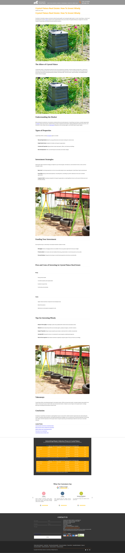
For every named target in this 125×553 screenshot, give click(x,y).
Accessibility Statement (77, 545)
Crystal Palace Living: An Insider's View (42, 432)
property (38, 123)
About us (82, 545)
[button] (33, 498)
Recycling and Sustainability (53, 545)
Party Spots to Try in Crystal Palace (41, 430)
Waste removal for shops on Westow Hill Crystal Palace (44, 427)
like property (52, 125)
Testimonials (64, 3)
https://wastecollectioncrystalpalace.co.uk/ (72, 528)
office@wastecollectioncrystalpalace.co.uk (73, 527)
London (46, 19)
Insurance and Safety (37, 546)
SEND (47, 537)
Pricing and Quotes (60, 546)
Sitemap (64, 531)
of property (49, 135)
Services (59, 3)
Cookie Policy (46, 545)
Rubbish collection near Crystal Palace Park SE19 (43, 429)
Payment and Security (45, 546)
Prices (74, 3)
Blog (77, 3)
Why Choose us (53, 3)
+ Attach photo (37, 534)
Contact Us (69, 3)
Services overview (53, 546)
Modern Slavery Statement (38, 545)
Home (48, 3)
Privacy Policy (69, 545)
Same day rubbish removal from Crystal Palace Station (44, 425)
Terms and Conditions (63, 545)
